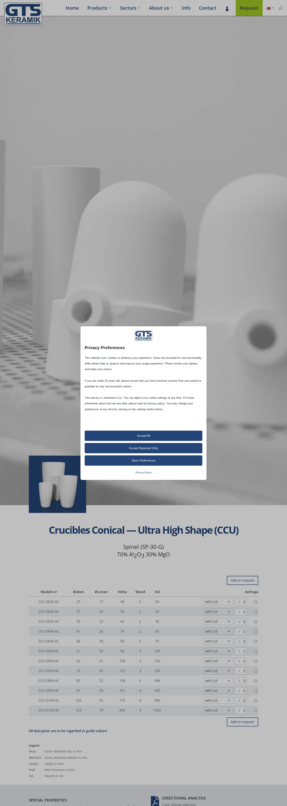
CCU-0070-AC (48, 670)
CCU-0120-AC (48, 710)
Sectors (128, 8)
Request (249, 8)
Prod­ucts (97, 8)
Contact (207, 8)
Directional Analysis (184, 798)
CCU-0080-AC (48, 680)
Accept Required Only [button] (143, 448)
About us (159, 8)
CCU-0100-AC (48, 700)
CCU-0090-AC (48, 690)
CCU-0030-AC (48, 611)
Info (186, 8)
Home (72, 8)
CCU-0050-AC (48, 651)
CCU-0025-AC (48, 601)
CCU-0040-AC (48, 631)
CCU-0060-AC (48, 661)
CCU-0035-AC (48, 621)
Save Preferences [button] (143, 460)
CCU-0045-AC (48, 641)
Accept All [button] (143, 435)
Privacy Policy (143, 472)
